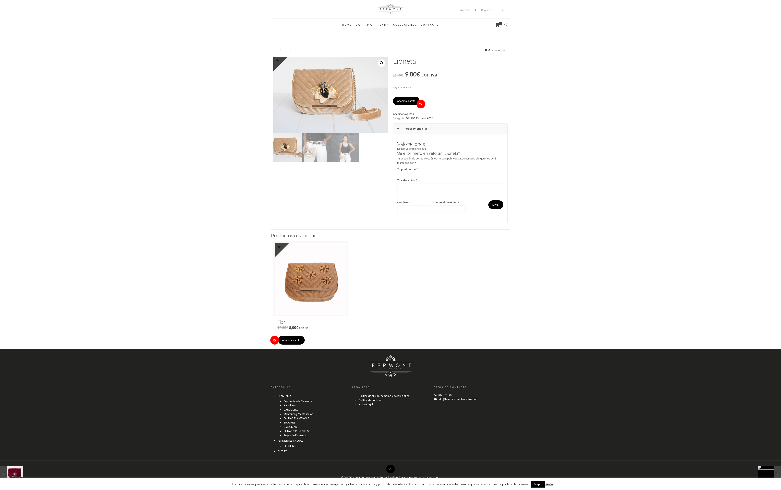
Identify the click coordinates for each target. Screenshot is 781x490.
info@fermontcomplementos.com (458, 399)
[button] (421, 104)
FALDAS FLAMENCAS (296, 418)
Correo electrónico (446, 202)
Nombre (403, 202)
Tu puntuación (407, 169)
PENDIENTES (291, 445)
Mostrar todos (496, 50)
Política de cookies (370, 400)
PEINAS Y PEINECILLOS (297, 431)
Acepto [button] (537, 484)
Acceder (465, 10)
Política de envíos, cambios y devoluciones (384, 395)
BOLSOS (411, 118)
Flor (281, 321)
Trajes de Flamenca (295, 435)
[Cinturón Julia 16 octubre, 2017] (769, 474)
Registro (486, 10)
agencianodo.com (429, 477)
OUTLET (282, 451)
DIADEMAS (290, 426)
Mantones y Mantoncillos (298, 414)
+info (549, 484)
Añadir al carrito (406, 101)
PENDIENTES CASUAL (290, 440)
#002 (430, 118)
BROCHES (289, 422)
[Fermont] (390, 9)
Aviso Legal (366, 404)
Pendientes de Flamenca (298, 401)
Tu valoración (407, 180)
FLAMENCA (284, 395)
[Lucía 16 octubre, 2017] (11, 474)
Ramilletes (290, 405)
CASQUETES (291, 409)
